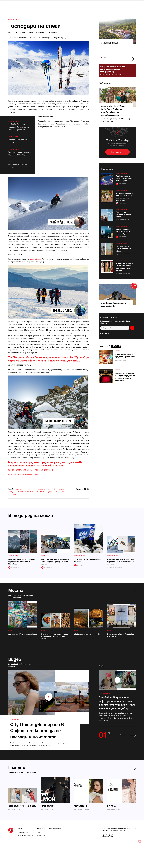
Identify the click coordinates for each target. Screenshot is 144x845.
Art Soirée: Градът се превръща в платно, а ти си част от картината (19, 126)
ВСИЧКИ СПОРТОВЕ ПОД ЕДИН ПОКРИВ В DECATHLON (30, 470)
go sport (51, 489)
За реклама (41, 829)
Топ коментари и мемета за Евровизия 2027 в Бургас (19, 152)
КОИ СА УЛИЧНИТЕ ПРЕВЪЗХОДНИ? (23, 475)
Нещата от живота (13, 19)
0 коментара (44, 38)
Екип (39, 832)
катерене (41, 489)
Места (20, 829)
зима (50, 492)
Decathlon (40, 492)
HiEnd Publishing (127, 828)
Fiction (112, 830)
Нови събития (23, 832)
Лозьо (12, 492)
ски (56, 492)
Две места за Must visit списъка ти (17, 164)
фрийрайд (29, 489)
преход (19, 489)
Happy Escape (35, 259)
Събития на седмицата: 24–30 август (19, 139)
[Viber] (65, 37)
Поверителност (55, 829)
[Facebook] (62, 37)
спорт (61, 489)
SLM (123, 830)
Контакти (41, 836)
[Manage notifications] (139, 841)
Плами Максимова (25, 492)
